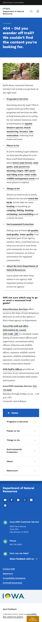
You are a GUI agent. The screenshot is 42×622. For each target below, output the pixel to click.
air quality (33, 230)
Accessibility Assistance (14, 578)
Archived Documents (12, 583)
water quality (27, 234)
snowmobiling (26, 214)
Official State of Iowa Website (13, 2)
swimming (12, 214)
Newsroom (8, 573)
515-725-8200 (16, 544)
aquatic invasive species (19, 125)
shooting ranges (15, 170)
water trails (30, 174)
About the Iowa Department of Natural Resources (22, 268)
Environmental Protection (20, 224)
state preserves (22, 166)
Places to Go (13, 145)
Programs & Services (17, 98)
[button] (33, 619)
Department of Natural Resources (13, 12)
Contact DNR (9, 569)
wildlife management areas (21, 178)
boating (11, 206)
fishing (20, 210)
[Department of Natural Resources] (8, 9)
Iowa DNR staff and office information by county (15, 330)
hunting (29, 210)
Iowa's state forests (22, 162)
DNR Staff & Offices (12, 369)
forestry (23, 131)
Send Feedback (10, 609)
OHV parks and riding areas (21, 172)
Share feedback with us (22, 559)
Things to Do (13, 188)
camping (11, 210)
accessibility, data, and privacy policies (20, 615)
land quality (13, 234)
